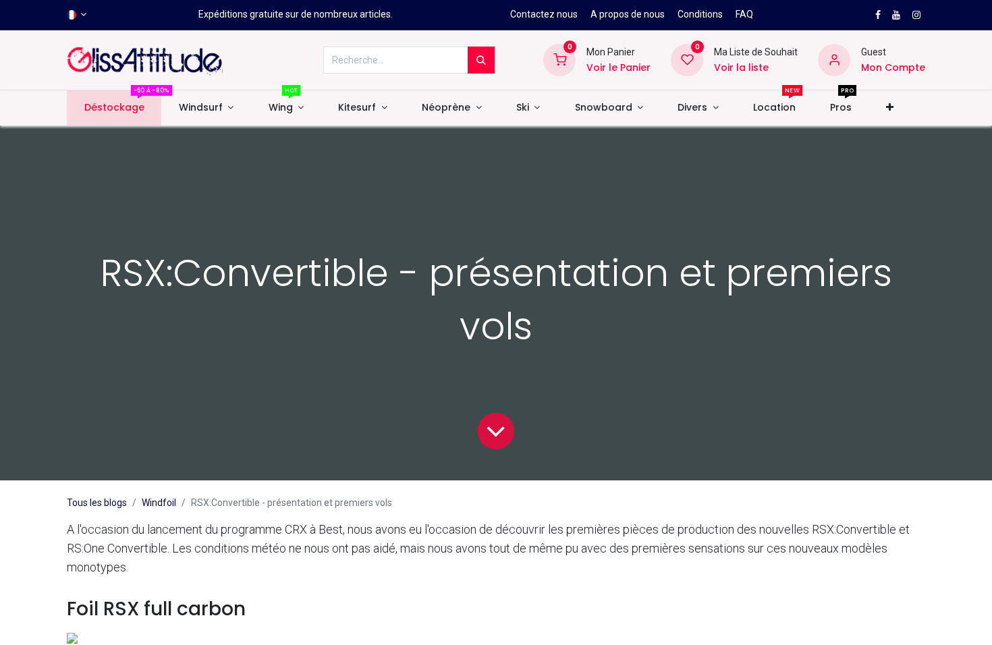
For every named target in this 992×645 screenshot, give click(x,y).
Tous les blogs (97, 502)
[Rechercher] (481, 60)
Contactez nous (544, 14)
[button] (890, 107)
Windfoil (159, 502)
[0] (559, 59)
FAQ (744, 14)
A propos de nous (627, 14)
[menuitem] (114, 107)
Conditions (700, 14)
